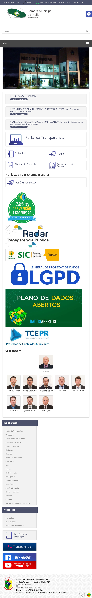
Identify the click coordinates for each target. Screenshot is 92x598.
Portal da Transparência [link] (44, 137)
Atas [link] (7, 465)
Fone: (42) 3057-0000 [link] (11, 2)
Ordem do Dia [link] (11, 473)
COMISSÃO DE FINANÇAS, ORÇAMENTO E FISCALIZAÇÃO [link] (47, 124)
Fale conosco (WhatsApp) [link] (49, 2)
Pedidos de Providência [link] (14, 526)
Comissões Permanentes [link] (15, 439)
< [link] (6, 68)
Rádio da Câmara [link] (12, 492)
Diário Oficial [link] (20, 153)
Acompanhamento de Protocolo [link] (67, 165)
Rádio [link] (61, 153)
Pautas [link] (8, 469)
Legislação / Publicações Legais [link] (17, 503)
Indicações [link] (9, 518)
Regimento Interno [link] (12, 480)
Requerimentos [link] (11, 522)
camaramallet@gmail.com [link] (34, 587)
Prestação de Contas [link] (13, 458)
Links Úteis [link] (9, 484)
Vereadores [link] (9, 435)
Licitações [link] (9, 450)
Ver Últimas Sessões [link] (26, 182)
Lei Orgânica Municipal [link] (20, 535)
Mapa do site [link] (78, 2)
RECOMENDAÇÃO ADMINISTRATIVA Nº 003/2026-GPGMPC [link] (45, 111)
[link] (89, 14)
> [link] (86, 68)
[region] (46, 68)
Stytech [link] (83, 596)
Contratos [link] (9, 454)
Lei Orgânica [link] (10, 477)
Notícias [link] (8, 496)
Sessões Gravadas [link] (12, 488)
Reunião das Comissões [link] (14, 442)
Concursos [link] (9, 461)
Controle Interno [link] (12, 446)
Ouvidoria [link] (30, 2)
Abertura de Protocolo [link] (25, 164)
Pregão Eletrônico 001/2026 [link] (23, 97)
